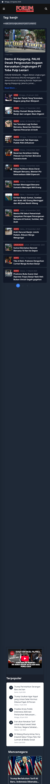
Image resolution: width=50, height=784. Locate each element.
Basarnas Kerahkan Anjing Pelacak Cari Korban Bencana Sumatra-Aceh (27, 156)
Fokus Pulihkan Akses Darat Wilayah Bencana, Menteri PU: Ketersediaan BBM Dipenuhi (27, 172)
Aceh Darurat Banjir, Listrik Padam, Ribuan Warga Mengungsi (26, 235)
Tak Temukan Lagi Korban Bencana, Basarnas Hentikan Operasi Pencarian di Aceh (27, 127)
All (4, 23)
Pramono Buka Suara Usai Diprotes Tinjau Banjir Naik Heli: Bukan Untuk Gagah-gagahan (28, 277)
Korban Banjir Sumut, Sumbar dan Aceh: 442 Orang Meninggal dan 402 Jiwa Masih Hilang (28, 200)
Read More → (11, 88)
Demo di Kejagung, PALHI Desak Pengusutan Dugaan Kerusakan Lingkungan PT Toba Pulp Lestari (24, 64)
